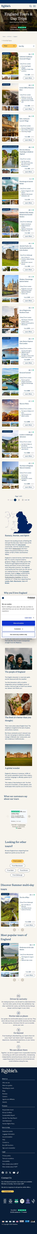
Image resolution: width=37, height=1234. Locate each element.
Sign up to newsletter (8, 1148)
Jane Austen (22, 545)
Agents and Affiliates (8, 1099)
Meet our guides (7, 1085)
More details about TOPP (9, 1167)
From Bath (10, 870)
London (7, 581)
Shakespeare (17, 548)
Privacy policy (6, 1156)
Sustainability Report (8, 1115)
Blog (3, 1091)
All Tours (9, 36)
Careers (4, 1096)
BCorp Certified (7, 1112)
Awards (4, 1102)
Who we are (6, 1083)
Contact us (7, 1191)
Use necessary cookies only (18, 634)
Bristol (7, 583)
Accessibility (6, 1161)
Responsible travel (8, 1110)
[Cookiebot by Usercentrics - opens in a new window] (27, 598)
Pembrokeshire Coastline (13, 577)
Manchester (17, 581)
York (23, 581)
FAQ (3, 1140)
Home (4, 36)
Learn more (28, 617)
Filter (5, 46)
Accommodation (7, 1137)
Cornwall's (26, 571)
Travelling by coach (8, 1088)
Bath (11, 581)
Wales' (18, 573)
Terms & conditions (8, 1158)
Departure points (7, 1131)
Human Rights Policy (8, 1124)
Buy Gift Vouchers (7, 1145)
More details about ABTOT (10, 1164)
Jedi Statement (7, 1121)
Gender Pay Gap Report (9, 1118)
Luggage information (8, 1134)
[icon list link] (3, 1172)
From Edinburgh (17, 875)
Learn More (28, 78)
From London (17, 861)
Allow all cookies (18, 623)
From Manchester (17, 866)
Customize (17, 629)
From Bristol (24, 870)
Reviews (4, 1094)
